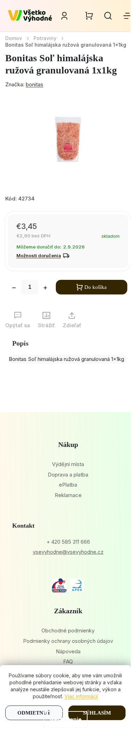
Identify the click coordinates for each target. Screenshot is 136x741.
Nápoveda (68, 651)
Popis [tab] (20, 343)
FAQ (68, 661)
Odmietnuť (34, 713)
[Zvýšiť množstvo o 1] (45, 288)
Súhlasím (97, 713)
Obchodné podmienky (68, 630)
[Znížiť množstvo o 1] (14, 288)
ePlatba (68, 484)
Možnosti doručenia (38, 255)
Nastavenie (66, 719)
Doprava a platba (68, 474)
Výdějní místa (68, 464)
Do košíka (95, 287)
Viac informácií (81, 696)
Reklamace (68, 495)
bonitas (34, 84)
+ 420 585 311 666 (68, 541)
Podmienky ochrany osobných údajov (68, 641)
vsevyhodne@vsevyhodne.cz (68, 552)
